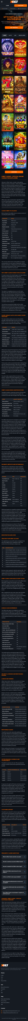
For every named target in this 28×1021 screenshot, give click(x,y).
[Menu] (1, 1)
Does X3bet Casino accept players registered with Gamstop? (13, 893)
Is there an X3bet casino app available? (12, 876)
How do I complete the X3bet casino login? (12, 866)
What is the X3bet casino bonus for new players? (12, 872)
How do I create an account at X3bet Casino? (13, 861)
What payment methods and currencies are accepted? (13, 882)
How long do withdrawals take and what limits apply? (13, 887)
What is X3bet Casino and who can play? (12, 856)
